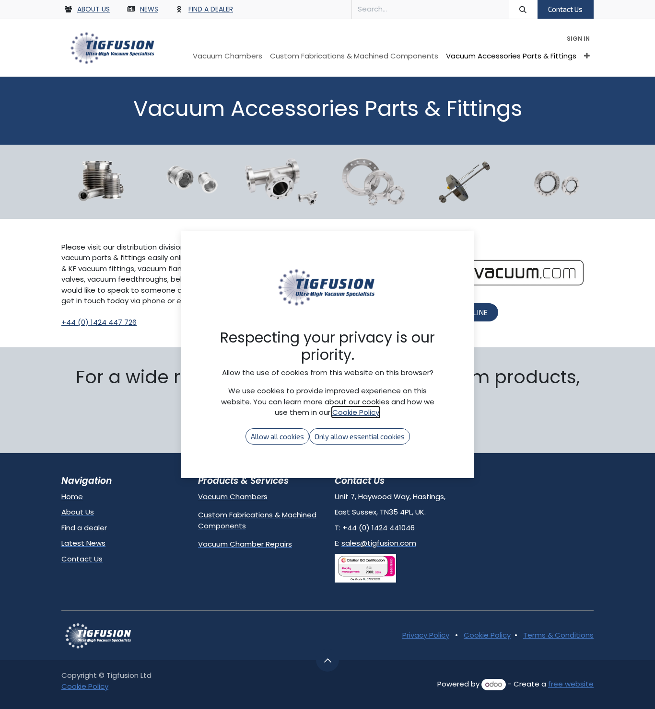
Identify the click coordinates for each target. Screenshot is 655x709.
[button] (327, 660)
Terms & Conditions (558, 635)
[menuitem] (227, 56)
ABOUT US (93, 9)
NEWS (149, 9)
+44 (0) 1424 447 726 (99, 322)
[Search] (523, 9)
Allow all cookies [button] (277, 436)
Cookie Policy (487, 635)
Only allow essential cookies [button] (360, 436)
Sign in (578, 38)
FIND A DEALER (210, 9)
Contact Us (565, 9)
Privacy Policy (425, 635)
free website (571, 684)
